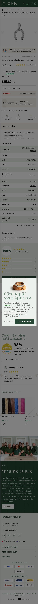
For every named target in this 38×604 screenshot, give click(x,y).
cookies (7, 305)
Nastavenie (8, 321)
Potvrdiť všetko (24, 321)
